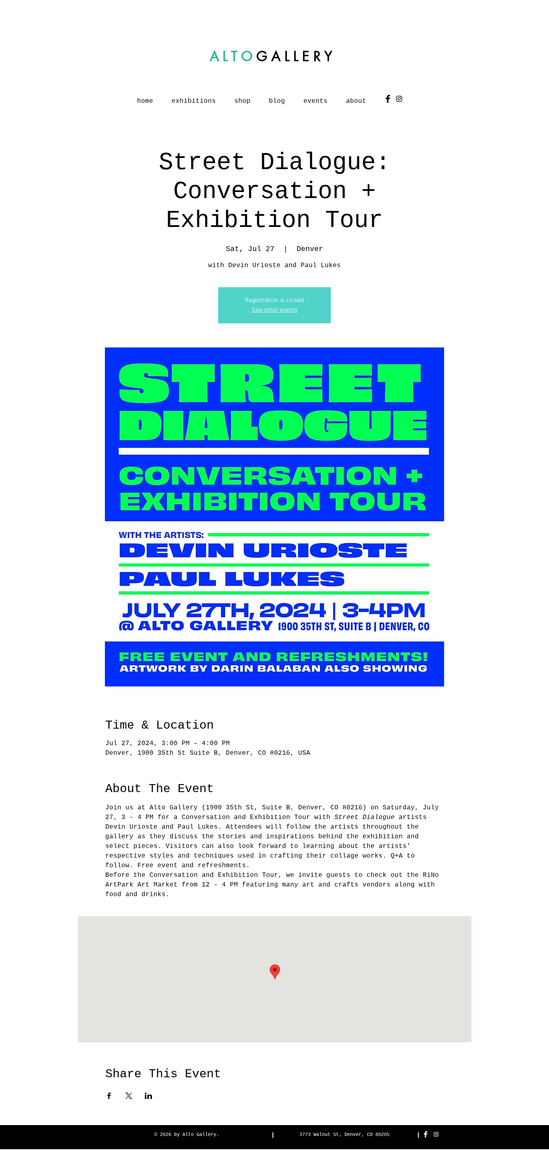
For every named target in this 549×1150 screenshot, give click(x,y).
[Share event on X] (129, 1096)
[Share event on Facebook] (109, 1096)
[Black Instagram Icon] (399, 99)
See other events (275, 310)
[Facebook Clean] (425, 1134)
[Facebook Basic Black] (388, 99)
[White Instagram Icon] (436, 1134)
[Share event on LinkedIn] (148, 1096)
